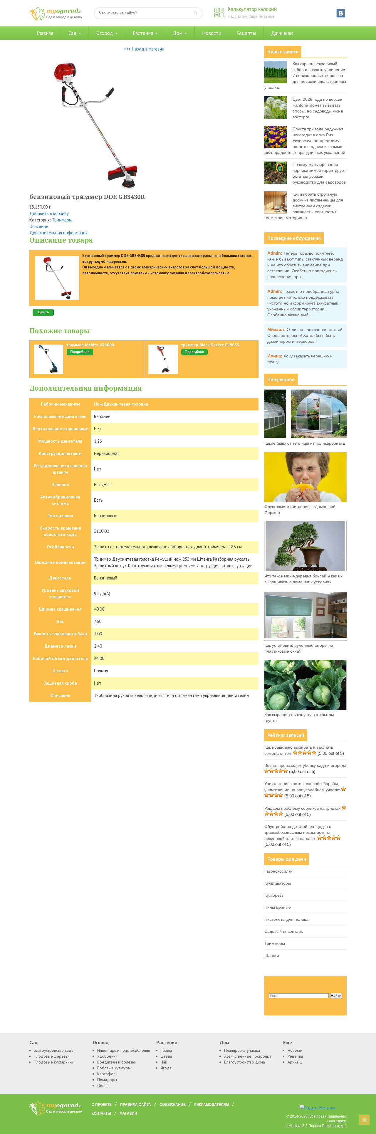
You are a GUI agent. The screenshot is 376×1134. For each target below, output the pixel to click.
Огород (104, 33)
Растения (143, 33)
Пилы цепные (277, 907)
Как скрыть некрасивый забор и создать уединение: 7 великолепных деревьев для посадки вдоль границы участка (305, 75)
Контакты (101, 1113)
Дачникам (282, 33)
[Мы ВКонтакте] (341, 13)
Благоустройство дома (244, 1062)
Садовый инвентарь (283, 931)
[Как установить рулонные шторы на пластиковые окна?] (305, 639)
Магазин (128, 1113)
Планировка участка (242, 1050)
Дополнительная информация (58, 233)
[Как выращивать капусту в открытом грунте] (305, 708)
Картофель (107, 1073)
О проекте (102, 1105)
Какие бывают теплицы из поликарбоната (304, 443)
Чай (164, 1062)
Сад (72, 33)
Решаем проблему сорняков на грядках (302, 808)
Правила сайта (135, 1105)
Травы (166, 1050)
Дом (177, 33)
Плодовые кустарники (53, 1062)
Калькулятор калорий (252, 9)
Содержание (173, 1105)
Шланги (271, 955)
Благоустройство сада (53, 1050)
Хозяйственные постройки (247, 1056)
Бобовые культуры (114, 1068)
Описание (38, 226)
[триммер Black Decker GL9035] (194, 354)
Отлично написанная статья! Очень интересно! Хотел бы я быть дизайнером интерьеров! (304, 335)
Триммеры (62, 220)
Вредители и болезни (116, 1062)
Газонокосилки (278, 871)
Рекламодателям (211, 1105)
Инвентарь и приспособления (123, 1050)
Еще (287, 1042)
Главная (45, 33)
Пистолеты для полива (286, 919)
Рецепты (246, 33)
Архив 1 (295, 1062)
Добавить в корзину (49, 213)
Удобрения (107, 1056)
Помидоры (107, 1079)
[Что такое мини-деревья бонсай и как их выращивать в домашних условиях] (305, 569)
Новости (211, 33)
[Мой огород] (55, 19)
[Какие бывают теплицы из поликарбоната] (305, 437)
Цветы (166, 1056)
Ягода (166, 1068)
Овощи (103, 1085)
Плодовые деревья (52, 1056)
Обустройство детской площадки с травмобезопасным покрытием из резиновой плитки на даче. (297, 832)
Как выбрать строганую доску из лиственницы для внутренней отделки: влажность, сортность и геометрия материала (303, 206)
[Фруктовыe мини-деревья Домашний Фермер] (305, 500)
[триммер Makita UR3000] (80, 354)
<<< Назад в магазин (144, 49)
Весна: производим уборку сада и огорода (305, 765)
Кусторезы (274, 895)
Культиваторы (277, 883)
